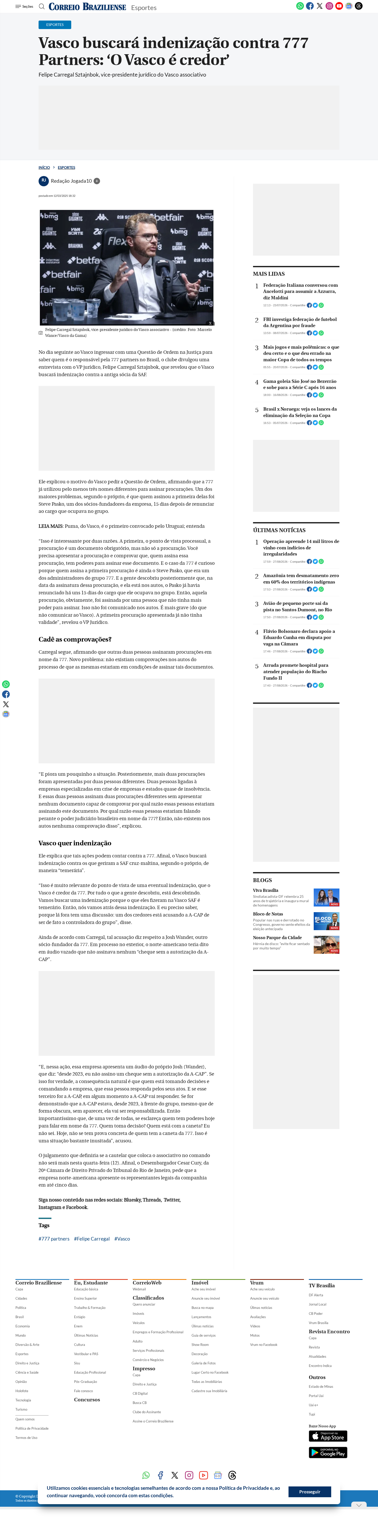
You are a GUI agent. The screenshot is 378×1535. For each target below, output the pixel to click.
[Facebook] (310, 9)
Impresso (144, 1369)
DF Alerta (316, 1295)
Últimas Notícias (86, 1335)
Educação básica (86, 1289)
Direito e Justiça (27, 1363)
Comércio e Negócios (148, 1360)
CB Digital (140, 1393)
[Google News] (349, 9)
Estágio (79, 1317)
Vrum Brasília (318, 1323)
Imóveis (138, 1313)
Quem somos (25, 1419)
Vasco (123, 1239)
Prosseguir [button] (309, 1491)
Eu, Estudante (91, 1283)
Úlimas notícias (203, 1326)
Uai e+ (313, 1405)
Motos (255, 1335)
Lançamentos (201, 1317)
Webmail (139, 1289)
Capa (19, 1289)
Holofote (21, 1391)
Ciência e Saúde (27, 1372)
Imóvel (200, 1283)
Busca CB (140, 1403)
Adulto (137, 1341)
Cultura (79, 1345)
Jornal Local (317, 1304)
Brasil (19, 1317)
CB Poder (316, 1313)
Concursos (87, 1400)
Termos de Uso (26, 1438)
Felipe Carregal (93, 1239)
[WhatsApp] (300, 9)
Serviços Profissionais (148, 1350)
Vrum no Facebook (263, 1345)
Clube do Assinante (147, 1412)
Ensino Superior (85, 1298)
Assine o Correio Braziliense (153, 1421)
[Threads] (359, 9)
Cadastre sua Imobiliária (209, 1391)
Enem (78, 1326)
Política (20, 1308)
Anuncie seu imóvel (206, 1298)
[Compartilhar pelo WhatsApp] (321, 306)
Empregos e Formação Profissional (158, 1332)
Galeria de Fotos (204, 1363)
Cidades (21, 1298)
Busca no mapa (203, 1308)
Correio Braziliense (38, 1283)
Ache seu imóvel (203, 1289)
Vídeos (255, 1326)
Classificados (148, 1298)
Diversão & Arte (27, 1345)
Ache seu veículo (262, 1289)
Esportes (66, 167)
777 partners (55, 1239)
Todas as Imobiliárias (207, 1382)
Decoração (200, 1354)
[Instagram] (329, 9)
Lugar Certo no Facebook (210, 1372)
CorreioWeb (147, 1283)
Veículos (139, 1323)
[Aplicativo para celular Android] (328, 1453)
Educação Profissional (90, 1372)
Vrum (257, 1283)
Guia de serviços (204, 1335)
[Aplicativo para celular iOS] (328, 1436)
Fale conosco (83, 1391)
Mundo (20, 1335)
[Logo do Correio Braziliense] (87, 6)
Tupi (312, 1414)
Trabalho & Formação (89, 1308)
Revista (314, 1347)
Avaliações (258, 1317)
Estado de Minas (321, 1386)
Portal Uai (316, 1396)
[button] (176, 1496)
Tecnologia (23, 1400)
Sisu (77, 1363)
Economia (22, 1326)
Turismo (21, 1409)
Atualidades (317, 1356)
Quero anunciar (144, 1304)
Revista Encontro (329, 1332)
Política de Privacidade (32, 1428)
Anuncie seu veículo (264, 1298)
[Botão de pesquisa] (40, 6)
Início (44, 167)
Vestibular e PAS (86, 1354)
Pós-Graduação (85, 1382)
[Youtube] (339, 9)
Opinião (21, 1382)
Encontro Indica (320, 1366)
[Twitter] (319, 9)
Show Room (200, 1345)
